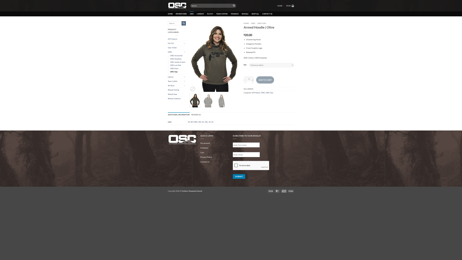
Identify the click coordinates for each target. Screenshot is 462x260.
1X (210, 122)
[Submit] (234, 6)
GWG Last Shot (175, 65)
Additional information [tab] (179, 115)
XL (203, 122)
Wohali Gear (172, 94)
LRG (199, 122)
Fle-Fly (210, 14)
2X (212, 122)
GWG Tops (174, 72)
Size (245, 65)
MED (196, 122)
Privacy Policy (206, 157)
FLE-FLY (171, 43)
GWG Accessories (176, 56)
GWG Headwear (176, 59)
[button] (279, 6)
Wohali (245, 14)
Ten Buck (235, 14)
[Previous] (193, 56)
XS (189, 122)
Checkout (204, 148)
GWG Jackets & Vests (177, 62)
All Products (172, 39)
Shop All (255, 14)
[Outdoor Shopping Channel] (177, 5)
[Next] (236, 56)
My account (205, 143)
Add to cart (265, 80)
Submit (239, 176)
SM (192, 122)
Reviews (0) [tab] (196, 115)
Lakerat (200, 14)
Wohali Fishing (173, 90)
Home (170, 14)
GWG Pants (174, 68)
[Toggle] (184, 43)
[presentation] (251, 165)
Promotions (181, 14)
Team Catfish (222, 14)
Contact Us (267, 14)
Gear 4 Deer (172, 48)
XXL (206, 122)
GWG (192, 14)
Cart (202, 152)
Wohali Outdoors (174, 99)
